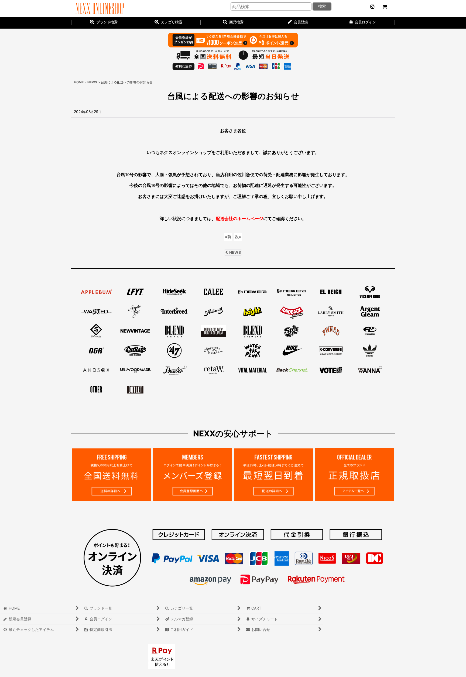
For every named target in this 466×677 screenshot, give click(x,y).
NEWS (235, 252)
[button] (233, 23)
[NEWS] (372, 7)
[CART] (384, 7)
